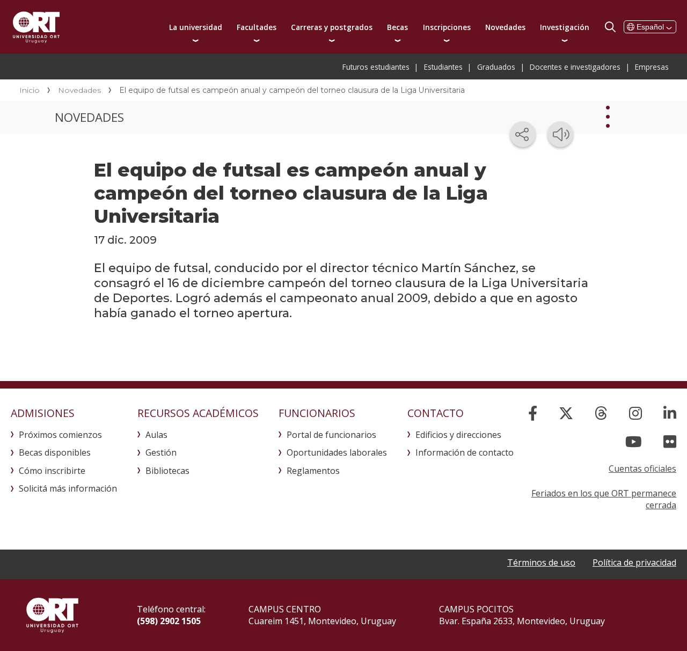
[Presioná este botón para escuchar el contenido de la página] (560, 134)
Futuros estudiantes (376, 67)
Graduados (496, 67)
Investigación (564, 27)
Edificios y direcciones (458, 435)
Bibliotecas (167, 471)
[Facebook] (532, 413)
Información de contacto (464, 452)
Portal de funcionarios (331, 435)
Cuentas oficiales (642, 468)
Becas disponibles (55, 452)
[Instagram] (635, 413)
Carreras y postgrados (331, 27)
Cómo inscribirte (52, 471)
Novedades (505, 27)
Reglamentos (313, 471)
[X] (566, 413)
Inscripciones (447, 27)
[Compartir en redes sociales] (523, 134)
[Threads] (601, 413)
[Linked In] (669, 413)
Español (650, 27)
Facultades (256, 27)
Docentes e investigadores (575, 67)
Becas (397, 27)
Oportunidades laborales (337, 452)
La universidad (195, 27)
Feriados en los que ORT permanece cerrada (603, 499)
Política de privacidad (634, 562)
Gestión (161, 452)
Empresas (652, 67)
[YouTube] (633, 441)
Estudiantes (443, 67)
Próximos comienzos (60, 435)
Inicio (29, 90)
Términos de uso (541, 562)
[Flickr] (669, 441)
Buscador (610, 26)
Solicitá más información (68, 488)
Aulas (156, 435)
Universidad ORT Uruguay (36, 27)
